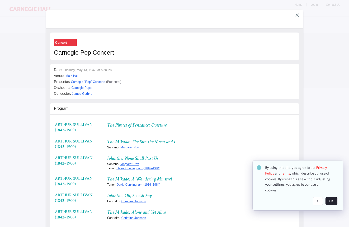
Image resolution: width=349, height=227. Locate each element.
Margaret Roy (129, 147)
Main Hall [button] (72, 76)
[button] (297, 15)
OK (331, 201)
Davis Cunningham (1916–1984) (138, 168)
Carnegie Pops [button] (81, 88)
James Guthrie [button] (82, 93)
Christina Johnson (133, 201)
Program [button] (61, 108)
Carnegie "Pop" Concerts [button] (88, 82)
